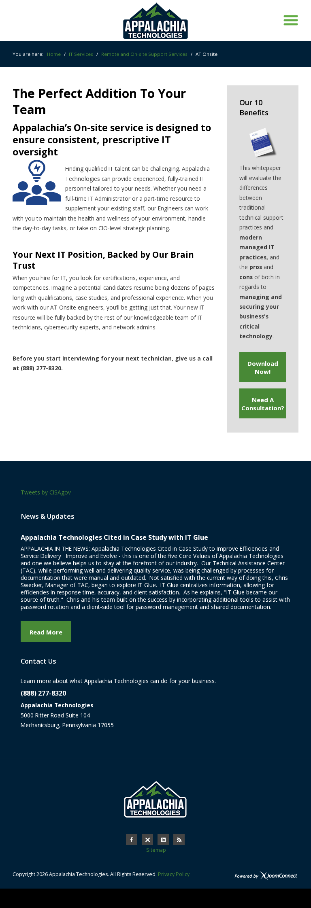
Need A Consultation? (262, 404)
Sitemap (156, 849)
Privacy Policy (174, 874)
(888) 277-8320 (43, 693)
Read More (46, 632)
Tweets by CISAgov (46, 492)
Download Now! (262, 367)
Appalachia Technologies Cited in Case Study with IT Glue (114, 537)
